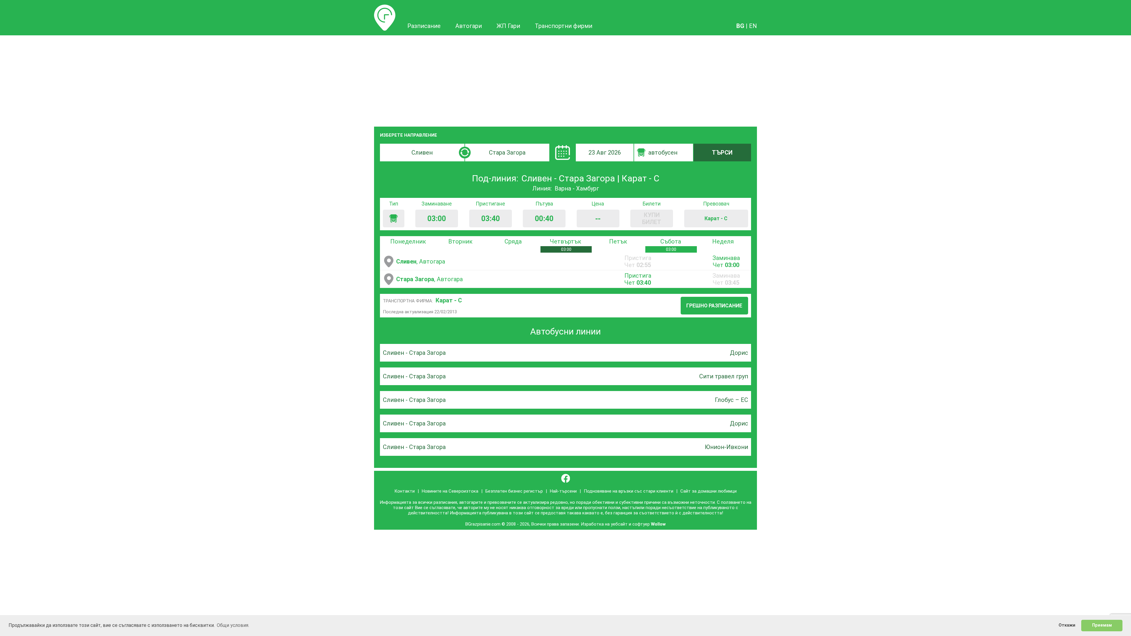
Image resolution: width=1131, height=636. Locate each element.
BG (740, 25)
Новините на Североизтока (450, 491)
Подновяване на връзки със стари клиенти (628, 491)
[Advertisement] (565, 79)
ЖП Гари (508, 25)
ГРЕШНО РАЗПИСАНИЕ (714, 306)
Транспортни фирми (563, 25)
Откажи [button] (1067, 625)
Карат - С (449, 300)
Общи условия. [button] (233, 625)
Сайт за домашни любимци (708, 491)
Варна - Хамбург (577, 188)
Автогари (468, 25)
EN (753, 25)
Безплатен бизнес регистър (514, 491)
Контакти (404, 491)
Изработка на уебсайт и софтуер (615, 524)
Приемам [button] (1102, 625)
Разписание (385, 7)
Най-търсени (563, 491)
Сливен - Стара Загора (414, 352)
